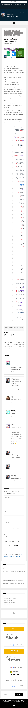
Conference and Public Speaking (9, 598)
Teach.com (14, 614)
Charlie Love (6, 43)
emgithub (6, 329)
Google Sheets (18, 33)
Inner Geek (16, 35)
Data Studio (16, 30)
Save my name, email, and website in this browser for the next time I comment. (13, 529)
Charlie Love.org (12, 16)
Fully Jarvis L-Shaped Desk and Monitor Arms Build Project (14, 4)
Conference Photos (7, 604)
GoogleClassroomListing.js (10, 327)
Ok (14, 705)
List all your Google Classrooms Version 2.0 (15, 580)
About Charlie (6, 596)
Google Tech (8, 35)
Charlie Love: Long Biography (9, 600)
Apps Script (7, 30)
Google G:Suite (8, 33)
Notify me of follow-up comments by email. (12, 536)
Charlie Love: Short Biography (9, 602)
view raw (21, 327)
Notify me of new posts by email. (12, 541)
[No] (26, 703)
